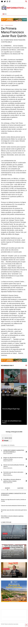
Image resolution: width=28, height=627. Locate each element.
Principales (6, 548)
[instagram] (7, 1)
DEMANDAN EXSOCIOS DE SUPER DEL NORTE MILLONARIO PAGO (12, 573)
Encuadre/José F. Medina (10, 381)
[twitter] (5, 1)
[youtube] (2, 1)
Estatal (5, 533)
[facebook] (9, 1)
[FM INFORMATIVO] (14, 10)
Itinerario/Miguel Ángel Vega (11, 409)
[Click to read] (14, 376)
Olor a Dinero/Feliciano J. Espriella (12, 395)
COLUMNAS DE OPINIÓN (7, 445)
